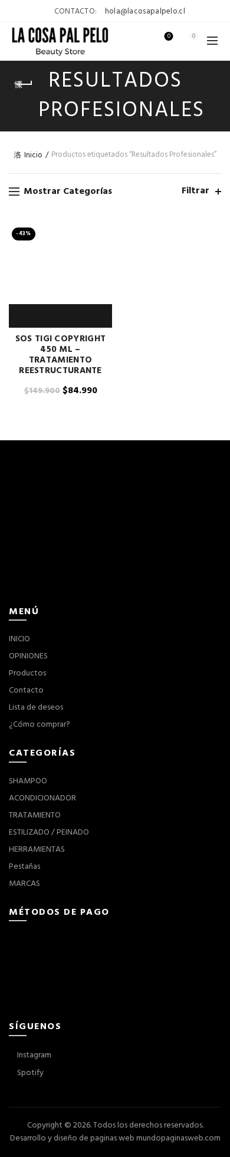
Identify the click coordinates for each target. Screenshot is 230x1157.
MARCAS (24, 884)
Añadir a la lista (87, 316)
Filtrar (195, 191)
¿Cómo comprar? (39, 724)
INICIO (19, 639)
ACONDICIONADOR (42, 798)
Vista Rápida (61, 316)
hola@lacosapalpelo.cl (145, 11)
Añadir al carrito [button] (34, 316)
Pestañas (24, 866)
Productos (27, 673)
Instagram (33, 1055)
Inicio (33, 155)
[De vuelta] (23, 84)
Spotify (29, 1073)
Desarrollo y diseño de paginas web (72, 1138)
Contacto (26, 690)
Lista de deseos (168, 37)
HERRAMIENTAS (37, 849)
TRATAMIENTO (35, 815)
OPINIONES (28, 656)
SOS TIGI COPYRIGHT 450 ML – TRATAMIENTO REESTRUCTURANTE (60, 355)
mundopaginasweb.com (178, 1138)
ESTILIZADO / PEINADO (49, 832)
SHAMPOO (28, 781)
